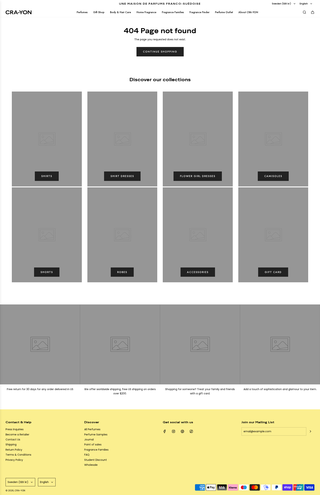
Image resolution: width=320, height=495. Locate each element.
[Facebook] (165, 431)
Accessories (198, 272)
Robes (122, 272)
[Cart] (313, 12)
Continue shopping (160, 51)
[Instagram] (173, 431)
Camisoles (273, 176)
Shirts (46, 176)
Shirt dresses (122, 176)
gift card (273, 272)
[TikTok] (191, 431)
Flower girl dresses (197, 176)
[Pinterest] (182, 431)
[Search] (304, 12)
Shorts (47, 272)
